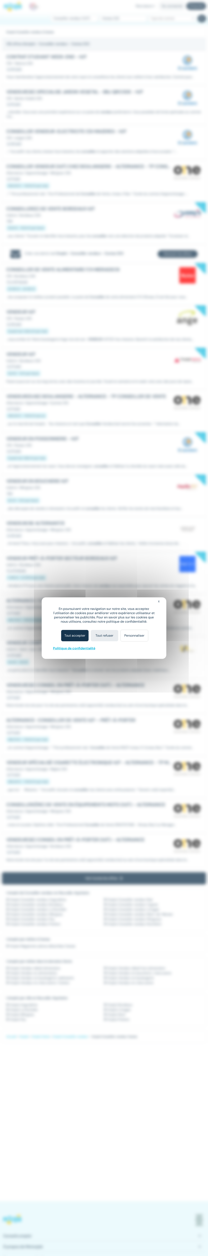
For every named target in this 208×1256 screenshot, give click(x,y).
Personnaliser (134, 635)
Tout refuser (104, 635)
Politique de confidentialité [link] (74, 648)
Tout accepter (74, 635)
